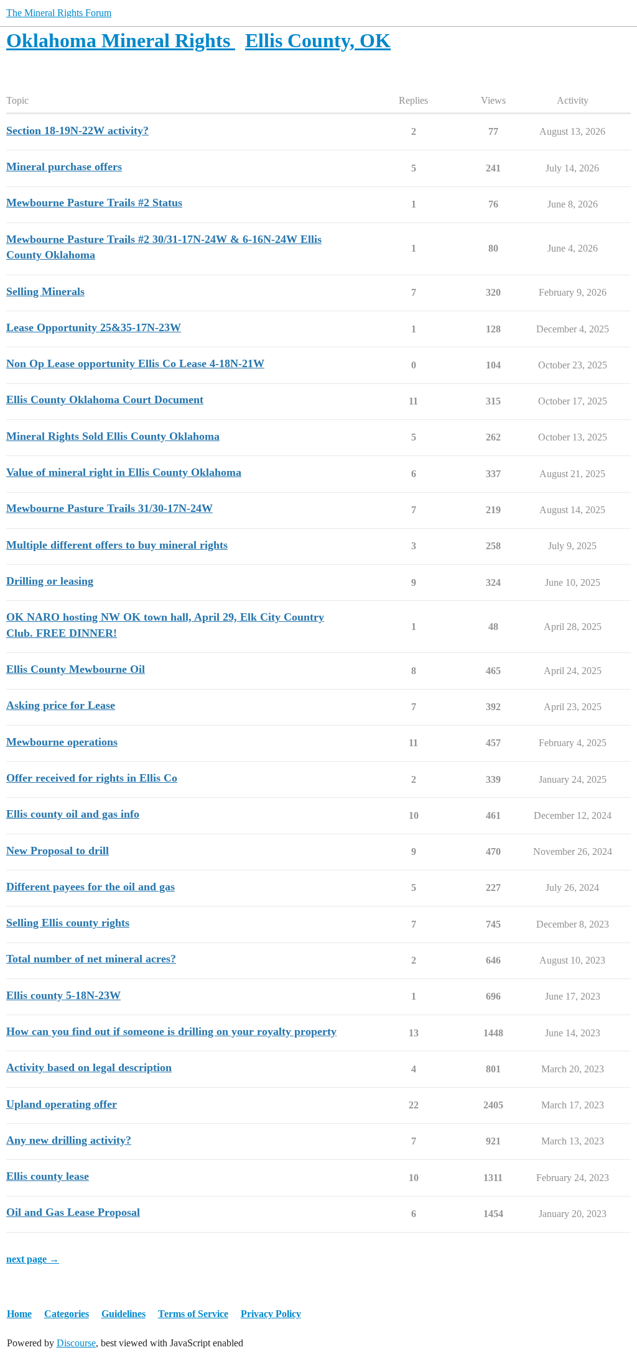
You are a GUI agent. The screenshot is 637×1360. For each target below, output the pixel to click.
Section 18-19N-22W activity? (77, 130)
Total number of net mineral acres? (91, 958)
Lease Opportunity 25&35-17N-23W (93, 327)
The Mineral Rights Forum (58, 12)
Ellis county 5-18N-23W (63, 995)
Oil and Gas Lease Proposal (73, 1212)
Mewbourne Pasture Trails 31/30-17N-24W (109, 508)
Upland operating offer (61, 1104)
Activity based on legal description (89, 1067)
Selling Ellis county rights (67, 922)
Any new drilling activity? (68, 1140)
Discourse (76, 1343)
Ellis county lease (47, 1176)
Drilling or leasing (49, 581)
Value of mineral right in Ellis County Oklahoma (123, 472)
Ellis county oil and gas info (72, 814)
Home (19, 1313)
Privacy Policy (271, 1313)
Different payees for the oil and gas (90, 886)
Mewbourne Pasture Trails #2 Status (94, 202)
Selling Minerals (45, 291)
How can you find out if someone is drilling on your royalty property (171, 1031)
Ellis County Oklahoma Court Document (104, 399)
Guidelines (123, 1313)
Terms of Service (193, 1313)
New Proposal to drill (57, 850)
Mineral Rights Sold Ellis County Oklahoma (113, 436)
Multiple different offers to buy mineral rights (117, 545)
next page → (32, 1259)
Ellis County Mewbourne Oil (75, 669)
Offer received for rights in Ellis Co (91, 778)
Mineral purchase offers (64, 166)
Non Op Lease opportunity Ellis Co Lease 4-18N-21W (135, 363)
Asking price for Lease (60, 705)
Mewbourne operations (62, 742)
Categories (66, 1313)
